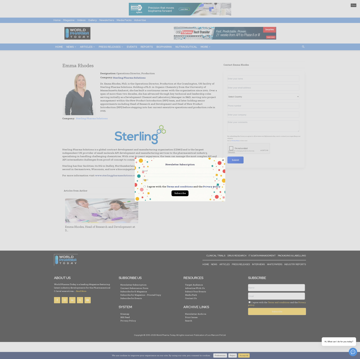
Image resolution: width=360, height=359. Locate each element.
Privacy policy (211, 186)
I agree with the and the (183, 186)
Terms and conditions (180, 186)
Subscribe (180, 193)
